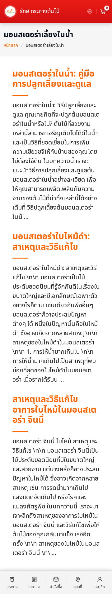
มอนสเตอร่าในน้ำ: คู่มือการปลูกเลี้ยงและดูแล (53, 79)
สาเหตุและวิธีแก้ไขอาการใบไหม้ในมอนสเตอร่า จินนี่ (54, 410)
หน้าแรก (11, 45)
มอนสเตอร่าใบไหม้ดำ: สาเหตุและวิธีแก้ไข (51, 242)
